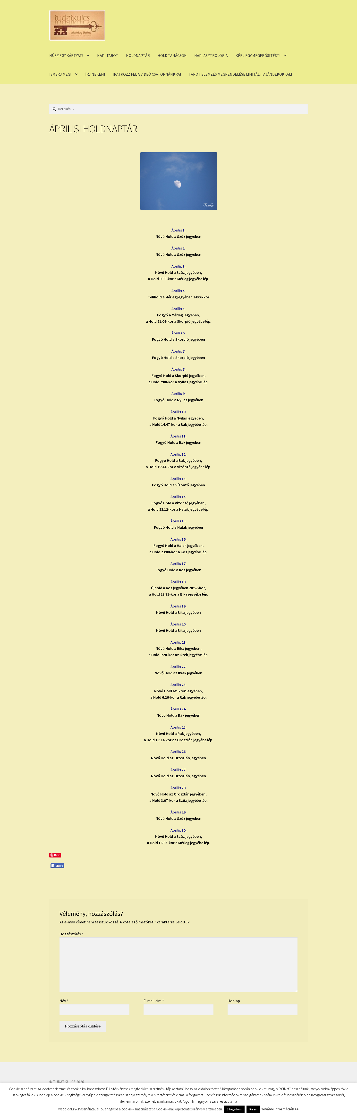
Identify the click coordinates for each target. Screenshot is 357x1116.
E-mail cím (154, 1000)
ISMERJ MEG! (60, 74)
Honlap (234, 1000)
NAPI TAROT (107, 55)
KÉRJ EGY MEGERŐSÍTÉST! (258, 55)
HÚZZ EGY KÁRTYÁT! (66, 55)
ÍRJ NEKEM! (95, 74)
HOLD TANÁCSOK (172, 55)
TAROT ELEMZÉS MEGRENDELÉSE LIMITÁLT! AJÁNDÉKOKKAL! (240, 74)
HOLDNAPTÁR (138, 55)
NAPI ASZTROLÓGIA (211, 55)
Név (64, 1000)
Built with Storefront (67, 1088)
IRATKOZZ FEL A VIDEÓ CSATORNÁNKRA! (147, 74)
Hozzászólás (71, 933)
